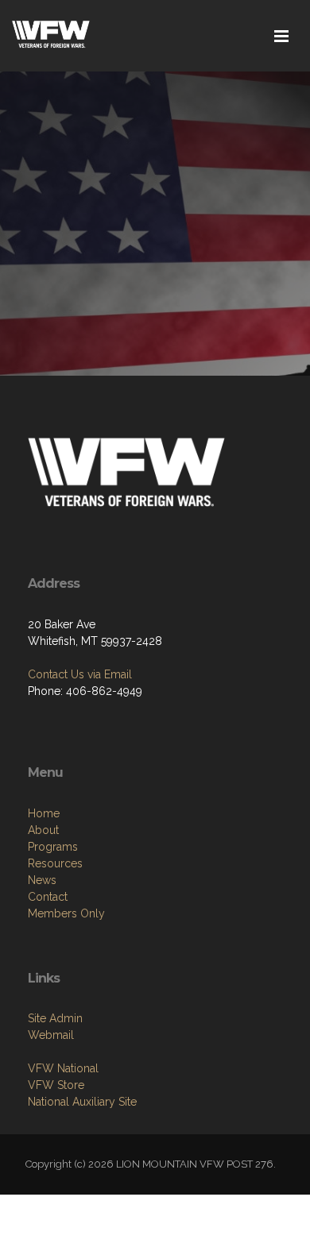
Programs (53, 846)
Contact (48, 896)
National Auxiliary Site (82, 1101)
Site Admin (55, 1018)
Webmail (51, 1035)
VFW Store (56, 1085)
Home (44, 813)
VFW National (63, 1068)
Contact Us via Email (80, 674)
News (42, 880)
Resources (55, 863)
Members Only (66, 913)
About (43, 830)
